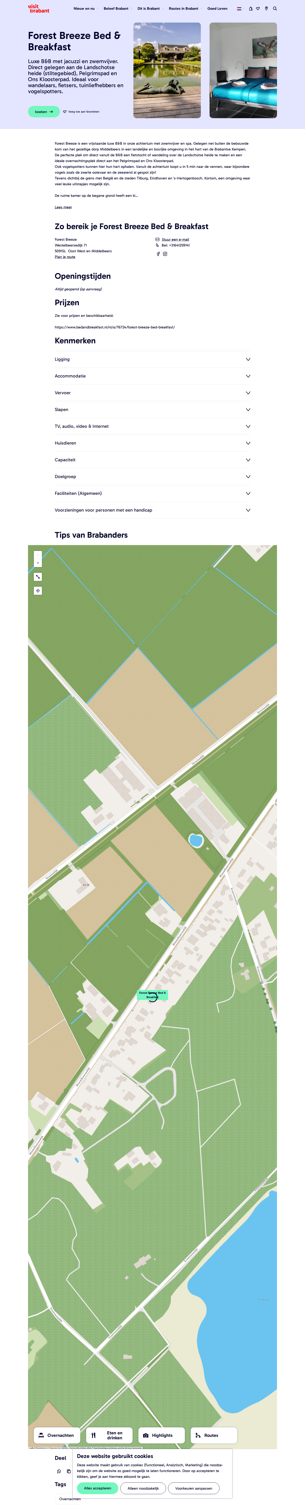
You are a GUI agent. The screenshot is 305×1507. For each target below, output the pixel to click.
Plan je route (65, 257)
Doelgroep (65, 476)
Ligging (62, 359)
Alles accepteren (97, 1488)
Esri (47, 1448)
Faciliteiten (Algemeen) (78, 493)
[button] (152, 997)
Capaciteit (65, 459)
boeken (41, 111)
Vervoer (63, 392)
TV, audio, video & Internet (82, 426)
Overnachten (70, 1499)
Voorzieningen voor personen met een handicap (103, 510)
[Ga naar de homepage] (41, 8)
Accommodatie (70, 376)
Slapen (61, 409)
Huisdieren (65, 443)
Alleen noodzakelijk (143, 1488)
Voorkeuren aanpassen (193, 1488)
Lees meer (63, 207)
